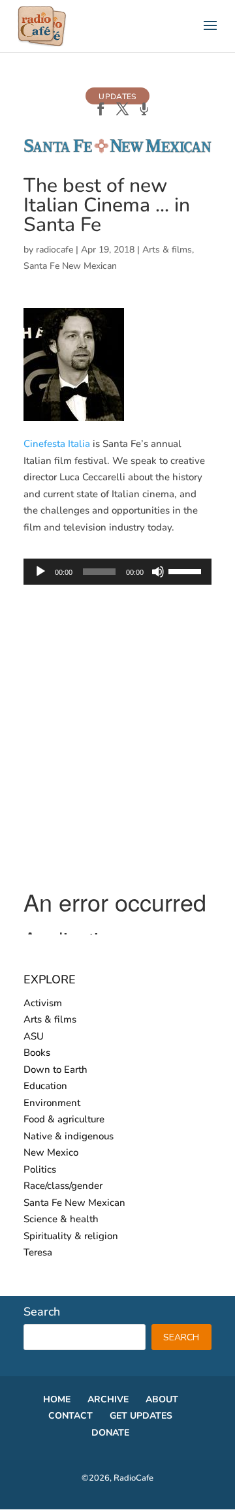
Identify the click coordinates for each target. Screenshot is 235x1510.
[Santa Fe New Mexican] (118, 150)
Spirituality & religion (71, 1235)
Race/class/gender (63, 1185)
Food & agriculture (64, 1119)
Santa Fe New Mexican (70, 266)
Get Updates (141, 1416)
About (162, 1399)
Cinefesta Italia (57, 443)
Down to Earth (55, 1069)
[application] (118, 572)
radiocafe (54, 249)
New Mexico (51, 1152)
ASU (34, 1036)
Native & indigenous (69, 1136)
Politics (40, 1169)
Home (56, 1399)
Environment (52, 1102)
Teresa (38, 1252)
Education (45, 1085)
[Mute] (157, 571)
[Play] (40, 571)
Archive (108, 1399)
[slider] (186, 570)
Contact (70, 1416)
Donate (110, 1432)
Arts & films (167, 249)
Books (37, 1052)
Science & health (61, 1218)
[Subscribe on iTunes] (144, 110)
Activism (43, 1002)
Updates (117, 96)
